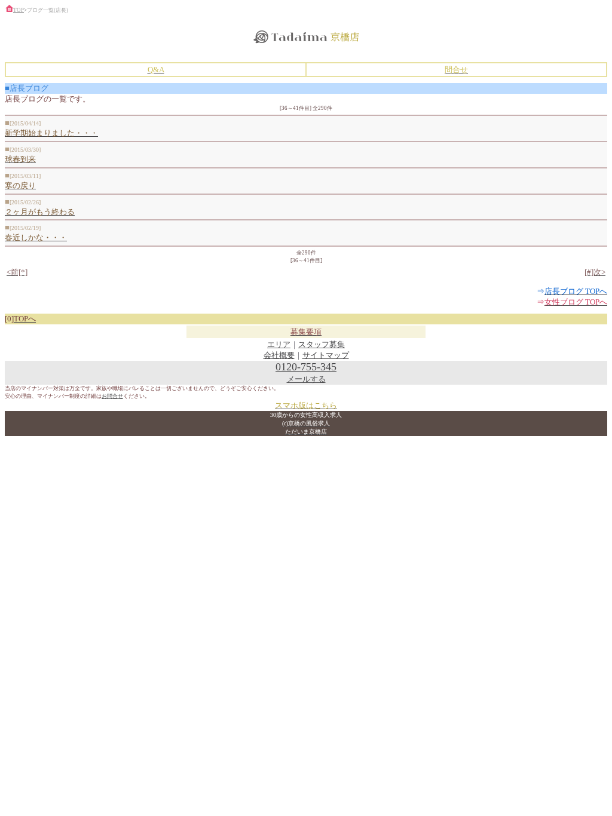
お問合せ (112, 396)
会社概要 (279, 355)
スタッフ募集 (321, 344)
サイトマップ (325, 355)
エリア (278, 344)
